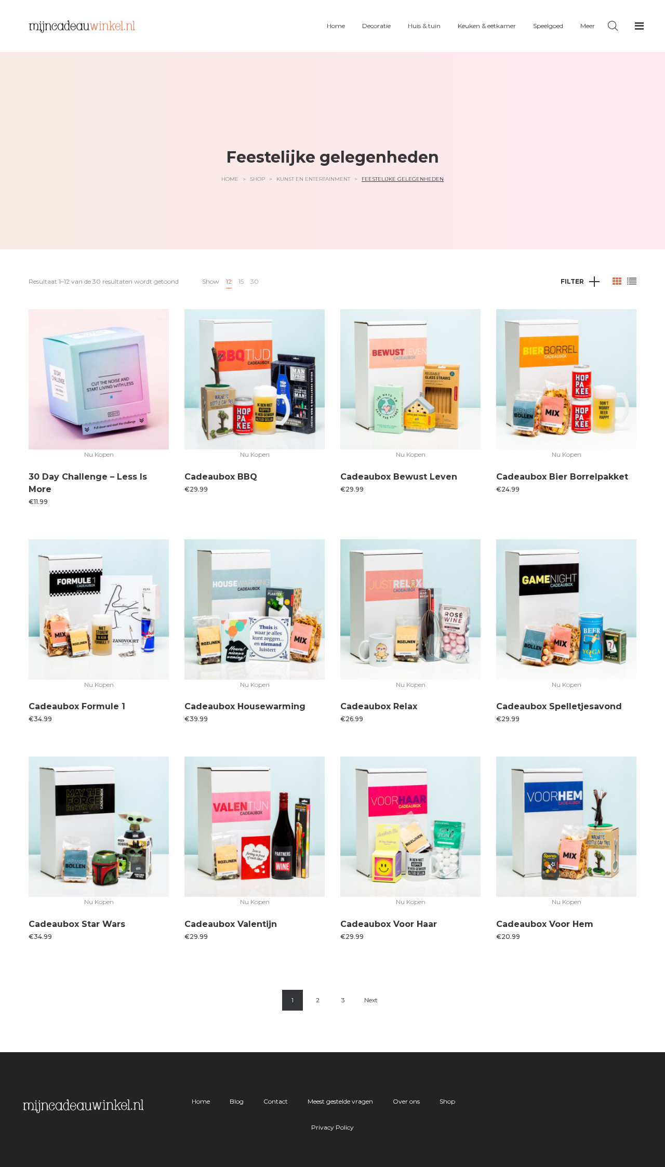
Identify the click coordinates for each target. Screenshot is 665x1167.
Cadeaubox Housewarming (244, 706)
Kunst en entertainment (313, 179)
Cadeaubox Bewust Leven (398, 477)
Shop (257, 179)
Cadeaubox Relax (378, 706)
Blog (237, 1101)
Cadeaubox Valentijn (230, 924)
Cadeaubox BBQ (220, 477)
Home (229, 179)
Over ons (406, 1101)
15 (241, 281)
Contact (275, 1101)
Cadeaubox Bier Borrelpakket (562, 477)
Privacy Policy (332, 1127)
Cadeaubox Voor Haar (388, 924)
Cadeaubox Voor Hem (544, 924)
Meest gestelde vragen (340, 1101)
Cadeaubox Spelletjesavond (559, 706)
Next (371, 1000)
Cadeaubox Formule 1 (77, 706)
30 (254, 281)
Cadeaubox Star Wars (77, 924)
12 (229, 281)
